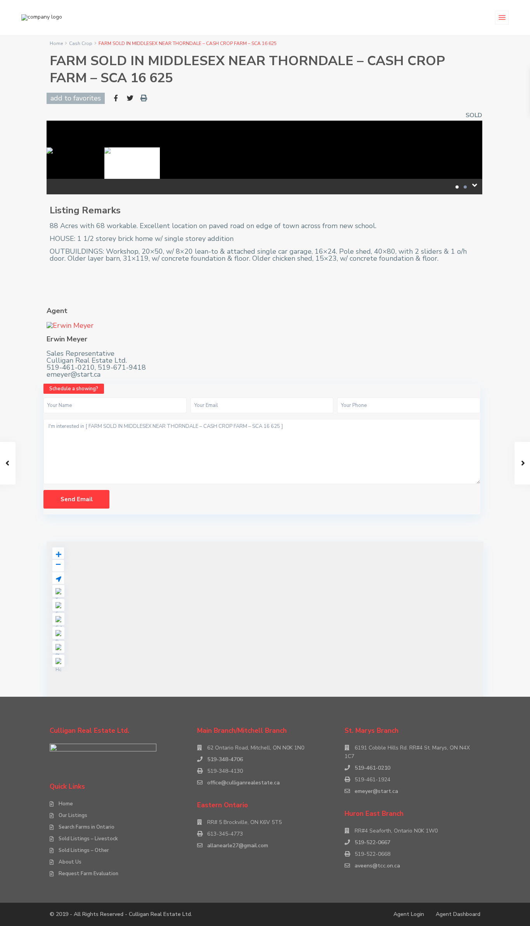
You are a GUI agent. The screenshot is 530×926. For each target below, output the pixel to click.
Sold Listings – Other (84, 850)
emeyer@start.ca (376, 791)
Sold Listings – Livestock (88, 838)
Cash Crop (80, 43)
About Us (70, 861)
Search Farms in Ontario (86, 827)
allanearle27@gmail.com (237, 845)
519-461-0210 (372, 768)
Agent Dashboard (458, 914)
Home (56, 43)
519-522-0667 (372, 842)
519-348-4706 (225, 759)
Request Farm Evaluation (88, 873)
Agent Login (408, 914)
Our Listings (73, 815)
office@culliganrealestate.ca (243, 782)
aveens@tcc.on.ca (377, 865)
